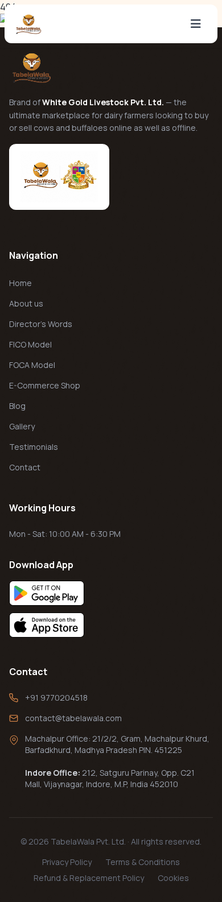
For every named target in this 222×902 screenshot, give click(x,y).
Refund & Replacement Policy (89, 877)
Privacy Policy (67, 862)
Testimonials (33, 446)
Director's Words (40, 323)
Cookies (173, 877)
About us (26, 303)
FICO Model (30, 344)
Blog (17, 405)
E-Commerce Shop (44, 385)
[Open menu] (195, 23)
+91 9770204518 (56, 697)
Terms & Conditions (142, 862)
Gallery (22, 426)
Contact (24, 467)
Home (20, 283)
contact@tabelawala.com (73, 718)
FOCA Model (32, 364)
